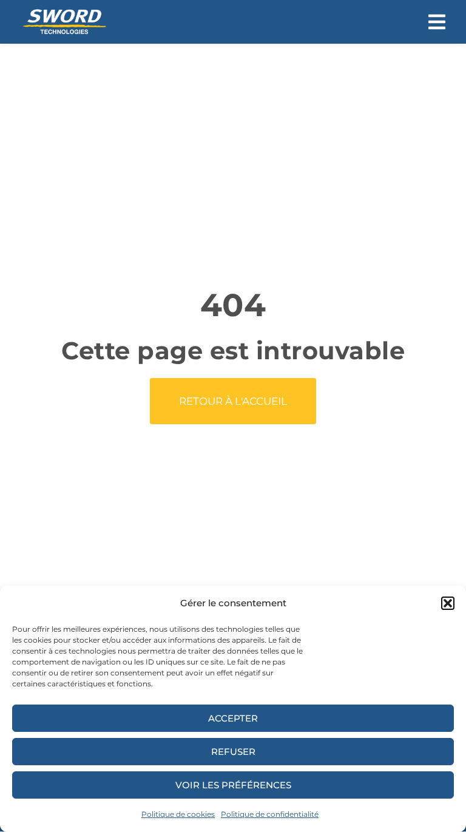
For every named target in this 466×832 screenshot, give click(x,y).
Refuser (233, 751)
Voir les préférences (233, 785)
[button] (448, 603)
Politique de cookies (178, 814)
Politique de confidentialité (270, 814)
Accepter (233, 718)
